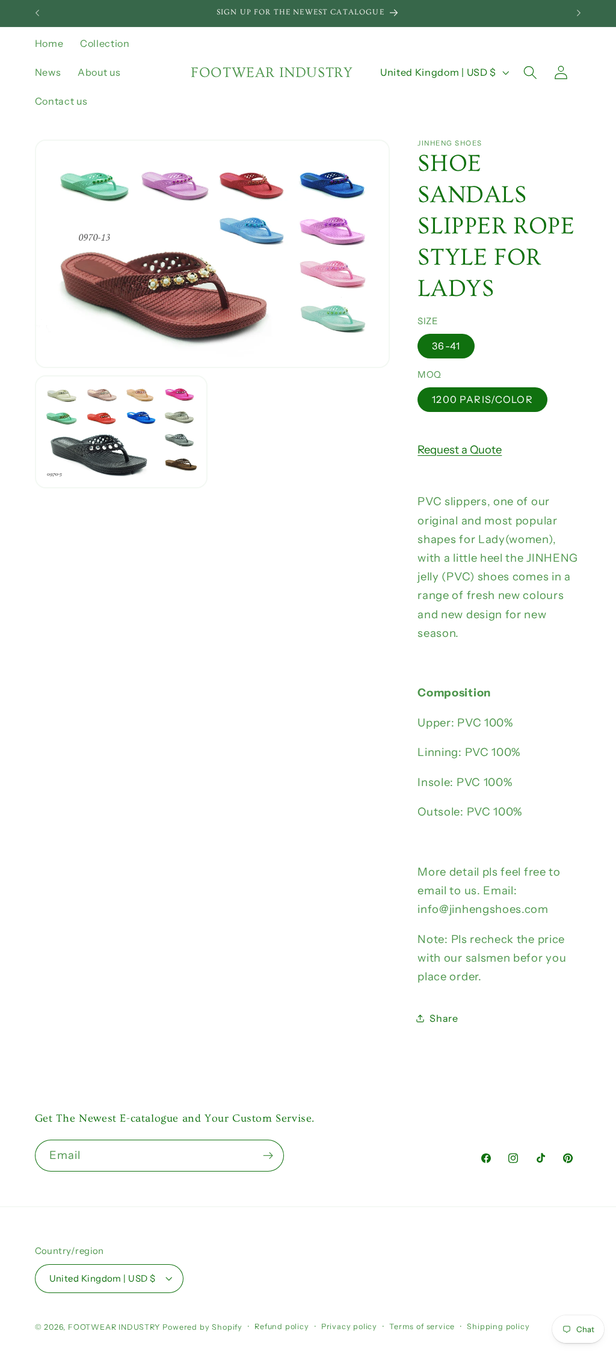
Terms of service (422, 1326)
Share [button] (444, 1018)
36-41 (446, 346)
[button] (530, 72)
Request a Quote (459, 449)
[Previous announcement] (37, 13)
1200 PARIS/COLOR (482, 399)
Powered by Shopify (202, 1327)
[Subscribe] (268, 1156)
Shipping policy (498, 1326)
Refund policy (281, 1326)
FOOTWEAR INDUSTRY (115, 1327)
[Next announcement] (578, 13)
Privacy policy (349, 1326)
